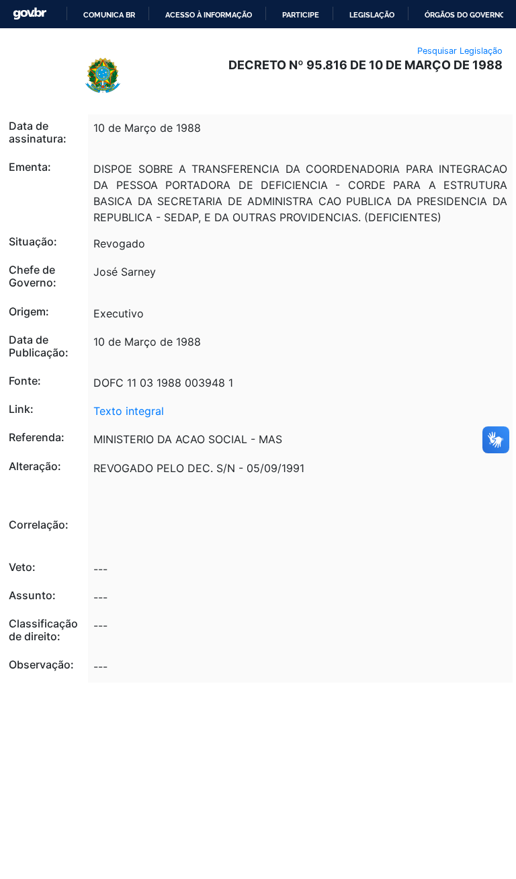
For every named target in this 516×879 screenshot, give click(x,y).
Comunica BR (109, 15)
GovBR (29, 13)
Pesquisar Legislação (460, 51)
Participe (300, 15)
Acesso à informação (208, 15)
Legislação (371, 15)
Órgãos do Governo (465, 15)
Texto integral (128, 411)
